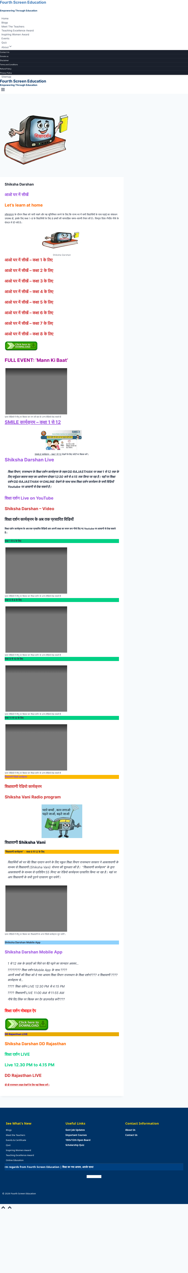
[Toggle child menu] (10, 1244)
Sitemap (6, 76)
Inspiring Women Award (15, 34)
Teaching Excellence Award (17, 30)
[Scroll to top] (3, 1208)
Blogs (4, 22)
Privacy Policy (6, 73)
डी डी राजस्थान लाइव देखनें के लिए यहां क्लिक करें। (27, 1084)
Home (5, 18)
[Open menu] (3, 90)
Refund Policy (5, 69)
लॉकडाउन (9, 214)
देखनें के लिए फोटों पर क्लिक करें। (75, 454)
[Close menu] (0, 1215)
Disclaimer (4, 60)
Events (5, 38)
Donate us (4, 56)
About (3, 1244)
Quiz (4, 42)
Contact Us (4, 52)
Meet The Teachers (12, 26)
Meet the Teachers (15, 1135)
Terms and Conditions (9, 64)
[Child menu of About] (16, 48)
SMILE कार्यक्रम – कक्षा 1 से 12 (33, 422)
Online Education (15, 1160)
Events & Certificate (16, 1140)
